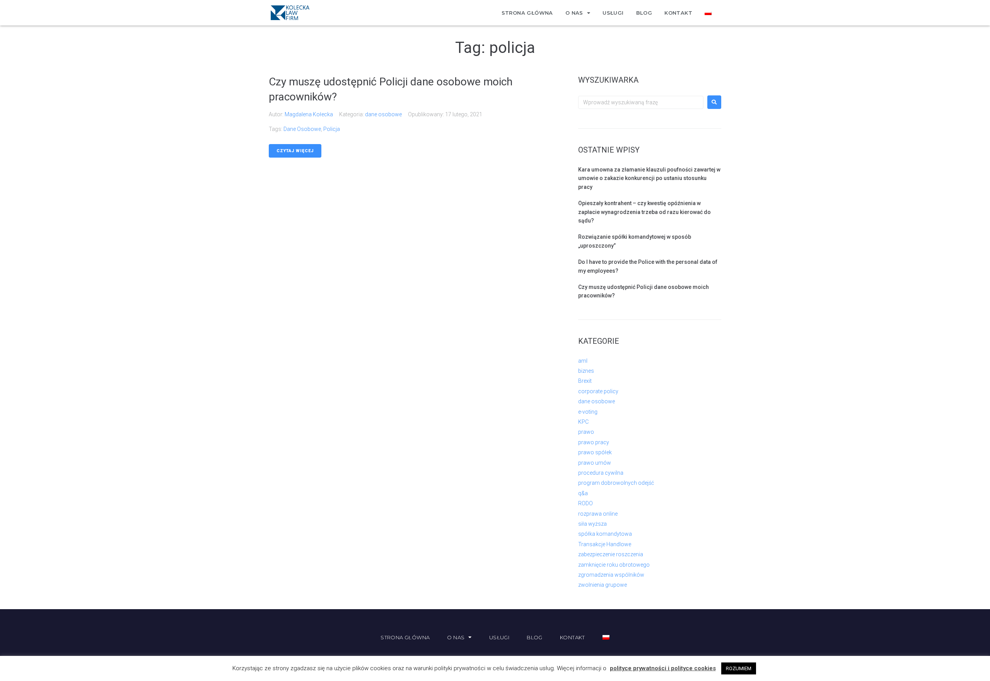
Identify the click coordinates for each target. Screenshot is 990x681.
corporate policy (598, 391)
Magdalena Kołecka (309, 114)
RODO (585, 503)
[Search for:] (640, 102)
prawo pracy (593, 442)
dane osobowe (383, 114)
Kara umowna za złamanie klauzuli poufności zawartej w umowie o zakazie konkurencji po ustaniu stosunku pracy (649, 178)
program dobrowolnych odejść (616, 483)
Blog (644, 13)
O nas (574, 13)
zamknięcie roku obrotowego (614, 565)
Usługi (613, 13)
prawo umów (594, 463)
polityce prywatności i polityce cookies (663, 668)
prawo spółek (595, 452)
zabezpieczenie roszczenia (610, 554)
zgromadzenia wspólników (611, 575)
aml (582, 361)
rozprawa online (598, 514)
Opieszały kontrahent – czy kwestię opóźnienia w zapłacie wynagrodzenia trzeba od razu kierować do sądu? (644, 212)
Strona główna (527, 13)
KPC (583, 422)
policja (331, 129)
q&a (583, 493)
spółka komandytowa (605, 534)
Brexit (585, 381)
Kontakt (678, 13)
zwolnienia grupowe (602, 585)
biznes (586, 371)
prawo (586, 432)
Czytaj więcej (295, 150)
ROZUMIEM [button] (738, 668)
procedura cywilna (600, 473)
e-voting (587, 412)
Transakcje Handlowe (604, 544)
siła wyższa (592, 524)
